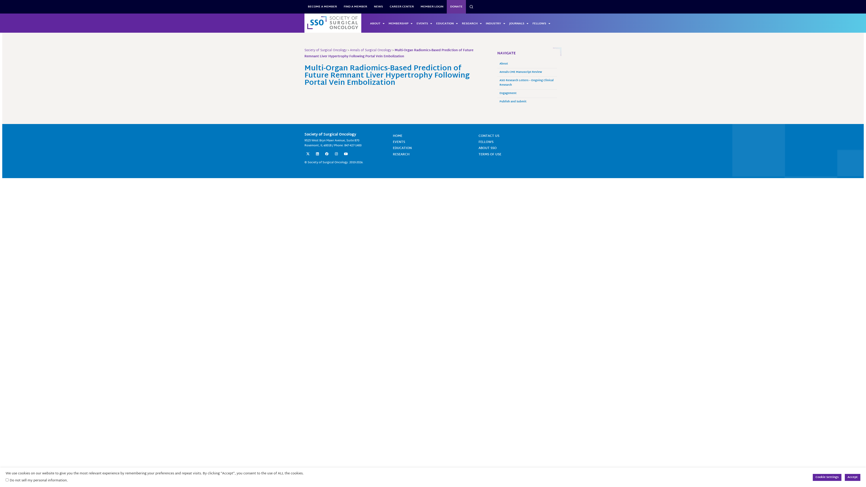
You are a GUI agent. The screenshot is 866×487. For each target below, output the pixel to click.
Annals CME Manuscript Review (521, 72)
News (378, 6)
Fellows (539, 23)
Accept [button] (853, 477)
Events (422, 23)
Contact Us (489, 136)
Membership (398, 23)
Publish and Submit (513, 101)
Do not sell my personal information (38, 481)
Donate (456, 6)
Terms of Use (490, 155)
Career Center (402, 6)
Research (470, 23)
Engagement (508, 93)
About (375, 23)
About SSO (488, 148)
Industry (493, 23)
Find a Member (355, 6)
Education (445, 23)
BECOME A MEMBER (322, 6)
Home (397, 136)
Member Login (432, 6)
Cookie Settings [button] (827, 477)
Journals (516, 23)
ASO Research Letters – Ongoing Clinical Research (527, 82)
